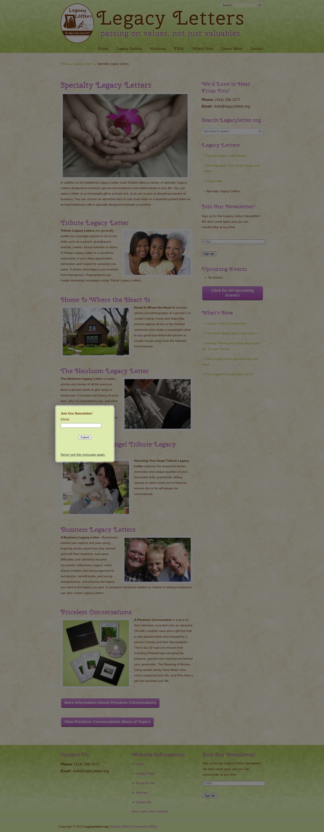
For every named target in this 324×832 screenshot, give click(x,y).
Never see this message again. (83, 454)
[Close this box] (114, 405)
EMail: (65, 419)
